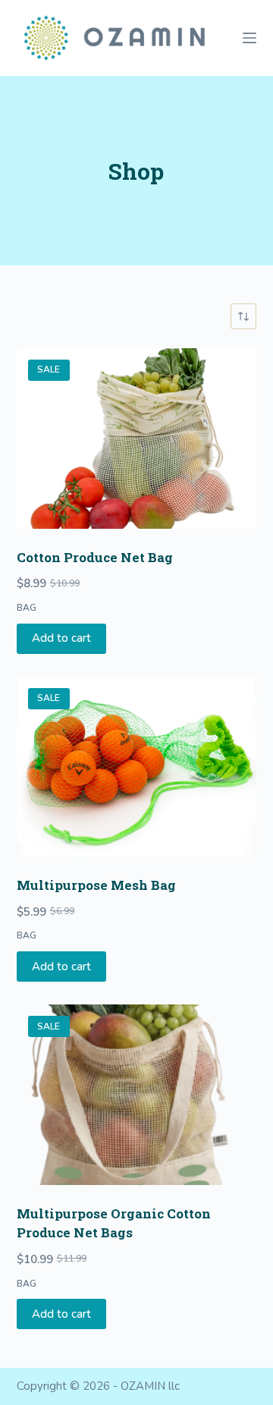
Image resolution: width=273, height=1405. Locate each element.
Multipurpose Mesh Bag (96, 885)
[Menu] (249, 38)
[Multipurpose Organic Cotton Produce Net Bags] (137, 1094)
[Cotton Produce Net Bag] (137, 438)
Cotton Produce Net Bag (95, 557)
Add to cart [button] (61, 638)
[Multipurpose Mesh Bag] (137, 767)
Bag (26, 608)
